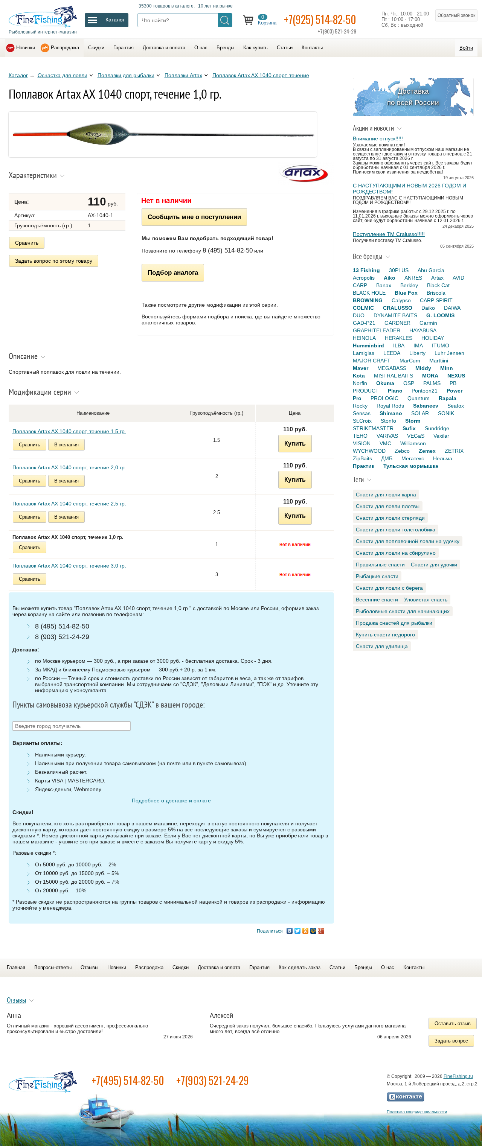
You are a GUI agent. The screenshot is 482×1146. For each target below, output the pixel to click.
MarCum (410, 361)
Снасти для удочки (434, 565)
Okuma (385, 383)
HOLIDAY (432, 338)
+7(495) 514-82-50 (128, 1080)
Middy (423, 368)
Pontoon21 (425, 391)
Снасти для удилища (382, 646)
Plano (395, 391)
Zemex (427, 451)
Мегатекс (412, 458)
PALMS (432, 383)
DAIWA (452, 308)
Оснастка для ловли (62, 75)
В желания (66, 444)
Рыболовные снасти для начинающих (403, 611)
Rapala (447, 398)
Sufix (409, 428)
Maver (360, 368)
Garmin (428, 323)
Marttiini (438, 361)
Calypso (401, 300)
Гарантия (123, 47)
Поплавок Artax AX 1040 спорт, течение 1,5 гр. (69, 431)
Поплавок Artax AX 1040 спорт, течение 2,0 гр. (69, 467)
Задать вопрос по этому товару (53, 261)
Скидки (96, 47)
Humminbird (368, 345)
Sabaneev (425, 406)
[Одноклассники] (306, 931)
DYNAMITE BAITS (395, 315)
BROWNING (368, 300)
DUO (359, 315)
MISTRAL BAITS (393, 376)
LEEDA (391, 353)
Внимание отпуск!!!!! (378, 138)
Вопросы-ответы (53, 967)
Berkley (409, 285)
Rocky (360, 406)
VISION (362, 443)
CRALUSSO (397, 308)
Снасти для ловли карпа (386, 495)
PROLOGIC (384, 398)
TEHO (360, 436)
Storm (412, 421)
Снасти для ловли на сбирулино (396, 553)
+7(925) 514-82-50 (320, 19)
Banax (383, 285)
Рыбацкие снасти (377, 576)
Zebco (402, 451)
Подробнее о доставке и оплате (171, 800)
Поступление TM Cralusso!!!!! (389, 234)
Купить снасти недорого (385, 635)
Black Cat (438, 285)
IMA (418, 345)
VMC (385, 443)
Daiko (428, 308)
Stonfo (388, 421)
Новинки (25, 47)
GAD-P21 (364, 323)
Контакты (312, 47)
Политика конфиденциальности (417, 1111)
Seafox (455, 406)
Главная (16, 967)
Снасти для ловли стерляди (390, 518)
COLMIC (363, 308)
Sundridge (437, 428)
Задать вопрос (451, 1041)
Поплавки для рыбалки (126, 75)
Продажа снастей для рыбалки (394, 623)
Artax (437, 278)
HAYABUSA (422, 330)
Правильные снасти (380, 565)
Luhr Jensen (449, 353)
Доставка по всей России (413, 97)
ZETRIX (454, 451)
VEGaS (415, 436)
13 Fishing (366, 270)
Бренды (225, 47)
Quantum (418, 398)
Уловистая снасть (425, 600)
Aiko (389, 278)
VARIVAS (387, 436)
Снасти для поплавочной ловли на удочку (407, 541)
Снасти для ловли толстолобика (395, 530)
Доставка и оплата (164, 47)
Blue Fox (406, 293)
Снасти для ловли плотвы (387, 506)
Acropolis (364, 278)
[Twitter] (298, 931)
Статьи (285, 47)
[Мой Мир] (313, 931)
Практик (363, 466)
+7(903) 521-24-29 (212, 1080)
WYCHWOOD (369, 451)
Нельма (442, 458)
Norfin (360, 383)
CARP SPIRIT (436, 300)
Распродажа (65, 47)
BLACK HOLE (369, 293)
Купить (295, 443)
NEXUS (456, 376)
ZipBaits (362, 458)
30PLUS (399, 270)
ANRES (413, 278)
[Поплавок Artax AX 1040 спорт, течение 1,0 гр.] (163, 155)
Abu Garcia (431, 270)
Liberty (417, 353)
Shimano (391, 413)
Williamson (413, 443)
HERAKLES (398, 338)
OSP (408, 383)
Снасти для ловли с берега (389, 588)
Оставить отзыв (453, 1023)
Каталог (18, 75)
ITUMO (440, 345)
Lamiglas (363, 353)
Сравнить (26, 243)
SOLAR (420, 413)
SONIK (446, 413)
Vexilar (441, 436)
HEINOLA (364, 338)
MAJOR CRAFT (371, 361)
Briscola (436, 293)
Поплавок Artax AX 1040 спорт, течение (260, 75)
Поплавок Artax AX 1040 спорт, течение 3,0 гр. (69, 566)
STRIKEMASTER (373, 428)
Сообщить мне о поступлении (194, 217)
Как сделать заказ (299, 967)
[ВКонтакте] (290, 931)
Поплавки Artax (183, 75)
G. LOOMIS (440, 315)
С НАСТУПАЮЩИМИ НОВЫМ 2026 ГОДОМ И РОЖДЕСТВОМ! (409, 189)
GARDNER (397, 323)
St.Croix (362, 421)
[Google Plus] (321, 931)
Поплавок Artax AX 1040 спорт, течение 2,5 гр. (69, 504)
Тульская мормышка (410, 466)
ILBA (398, 345)
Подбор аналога (173, 272)
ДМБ (386, 458)
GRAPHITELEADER (376, 330)
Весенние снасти (377, 600)
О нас (200, 47)
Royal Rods (390, 406)
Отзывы (89, 967)
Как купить (255, 47)
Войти (466, 48)
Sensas (362, 413)
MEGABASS (391, 368)
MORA (430, 376)
